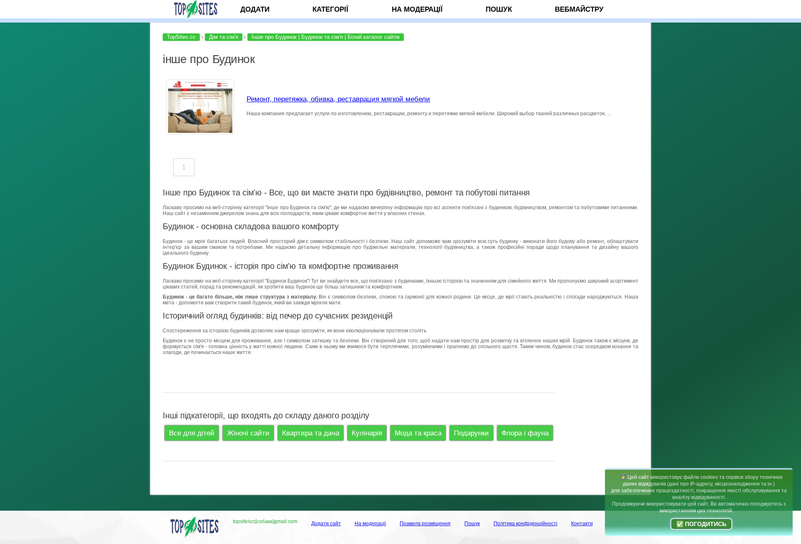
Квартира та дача (310, 433)
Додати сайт (326, 523)
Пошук (499, 9)
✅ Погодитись (701, 524)
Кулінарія (367, 433)
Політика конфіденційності (525, 523)
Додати (255, 9)
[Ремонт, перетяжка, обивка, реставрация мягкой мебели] (200, 131)
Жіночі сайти (248, 433)
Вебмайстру (579, 9)
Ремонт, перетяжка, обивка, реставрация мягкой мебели (338, 99)
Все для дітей (191, 433)
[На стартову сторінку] (194, 536)
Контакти (582, 523)
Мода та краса (418, 433)
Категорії (330, 9)
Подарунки (471, 433)
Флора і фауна (525, 433)
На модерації (417, 9)
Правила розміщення (425, 523)
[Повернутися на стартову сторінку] (197, 9)
